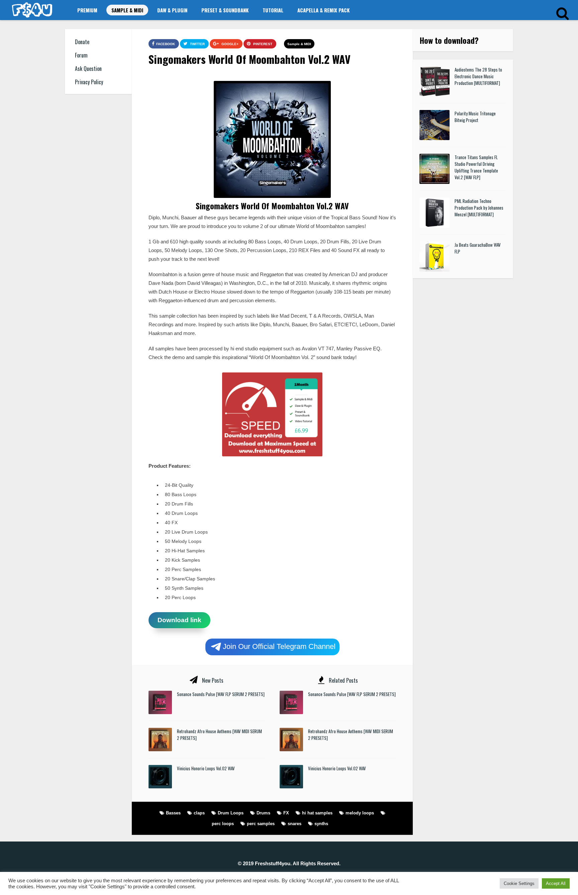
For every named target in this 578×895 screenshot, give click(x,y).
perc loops (223, 823)
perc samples (261, 823)
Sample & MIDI (127, 10)
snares (294, 823)
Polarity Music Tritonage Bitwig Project (475, 116)
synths (321, 823)
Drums (263, 812)
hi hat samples (317, 812)
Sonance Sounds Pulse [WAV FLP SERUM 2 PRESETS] (221, 694)
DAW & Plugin (172, 10)
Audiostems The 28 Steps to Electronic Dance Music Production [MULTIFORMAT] (478, 76)
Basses (173, 812)
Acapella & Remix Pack (323, 10)
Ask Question (88, 69)
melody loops (360, 812)
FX (286, 812)
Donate (82, 42)
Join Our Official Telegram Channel (279, 646)
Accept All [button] (556, 883)
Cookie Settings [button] (519, 883)
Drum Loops (231, 812)
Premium (87, 10)
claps (199, 812)
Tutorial (273, 10)
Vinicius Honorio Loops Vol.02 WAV (206, 768)
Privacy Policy (89, 82)
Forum (81, 55)
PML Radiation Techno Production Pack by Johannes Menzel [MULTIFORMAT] (479, 208)
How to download (447, 40)
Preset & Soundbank (225, 10)
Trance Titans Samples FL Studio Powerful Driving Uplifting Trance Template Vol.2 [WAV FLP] (476, 167)
